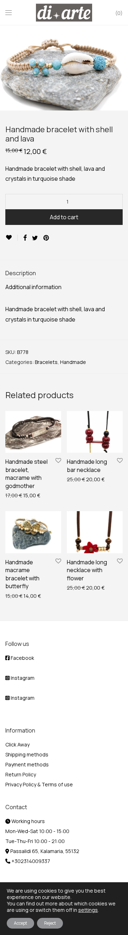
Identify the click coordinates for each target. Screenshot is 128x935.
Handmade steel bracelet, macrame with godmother (26, 473)
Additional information (33, 287)
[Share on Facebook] (25, 238)
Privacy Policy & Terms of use (39, 784)
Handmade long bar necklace (87, 465)
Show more (15, 495)
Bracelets (46, 362)
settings (88, 910)
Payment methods (27, 764)
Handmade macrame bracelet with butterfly (22, 574)
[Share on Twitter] (35, 238)
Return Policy (20, 774)
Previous (7, 68)
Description (20, 273)
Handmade (73, 362)
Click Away (17, 744)
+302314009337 (30, 861)
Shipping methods (26, 754)
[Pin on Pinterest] (46, 238)
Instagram (22, 677)
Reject (50, 923)
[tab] (64, 274)
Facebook (22, 657)
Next (121, 68)
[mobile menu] (8, 13)
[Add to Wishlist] (11, 238)
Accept (20, 923)
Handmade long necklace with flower (87, 570)
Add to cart (64, 217)
